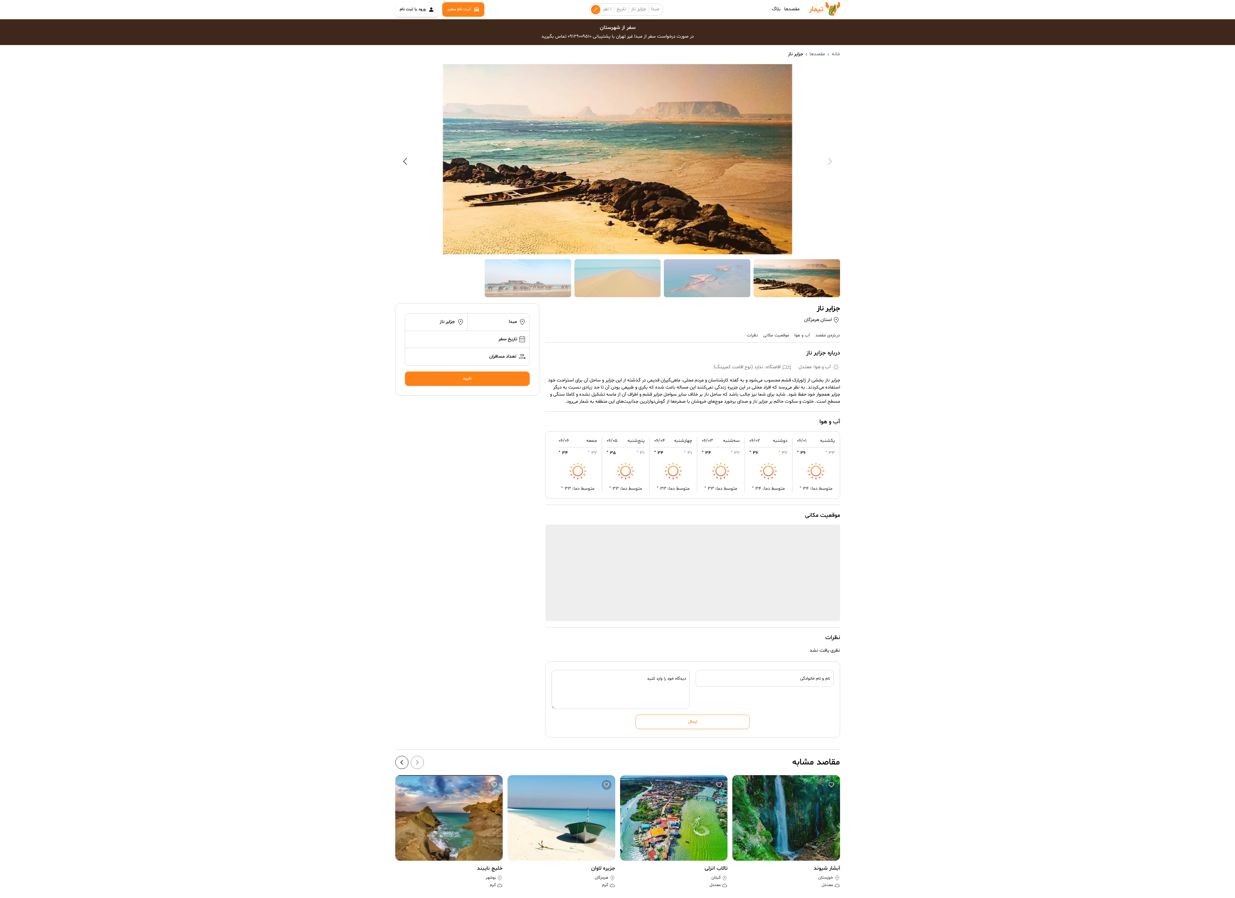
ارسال (692, 722)
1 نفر (607, 9)
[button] (832, 785)
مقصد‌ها (792, 9)
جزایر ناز (638, 9)
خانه (836, 54)
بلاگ (776, 9)
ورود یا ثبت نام (413, 9)
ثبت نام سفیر (459, 9)
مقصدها (817, 54)
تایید (467, 378)
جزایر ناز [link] (795, 54)
